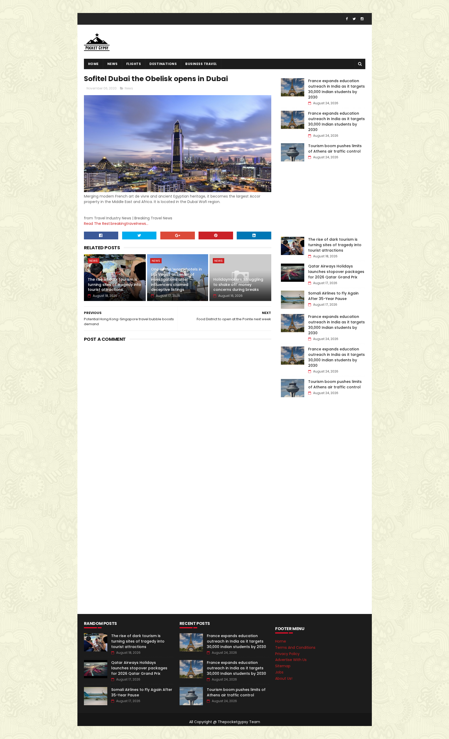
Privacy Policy (287, 653)
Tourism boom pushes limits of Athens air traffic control (335, 148)
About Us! (283, 678)
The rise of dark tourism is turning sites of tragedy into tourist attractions (114, 284)
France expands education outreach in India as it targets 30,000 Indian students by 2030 (336, 89)
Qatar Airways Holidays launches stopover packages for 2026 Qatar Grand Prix (336, 272)
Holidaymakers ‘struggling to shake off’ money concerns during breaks (238, 284)
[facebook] (346, 19)
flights (133, 64)
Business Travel (201, 64)
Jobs (279, 672)
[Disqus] (178, 409)
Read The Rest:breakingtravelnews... (116, 223)
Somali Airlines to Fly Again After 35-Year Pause (333, 296)
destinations (163, 64)
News (112, 64)
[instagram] (362, 19)
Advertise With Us (291, 659)
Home (93, 64)
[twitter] (354, 19)
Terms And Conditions (295, 647)
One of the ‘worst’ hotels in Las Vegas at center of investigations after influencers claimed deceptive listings (176, 279)
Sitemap (282, 666)
